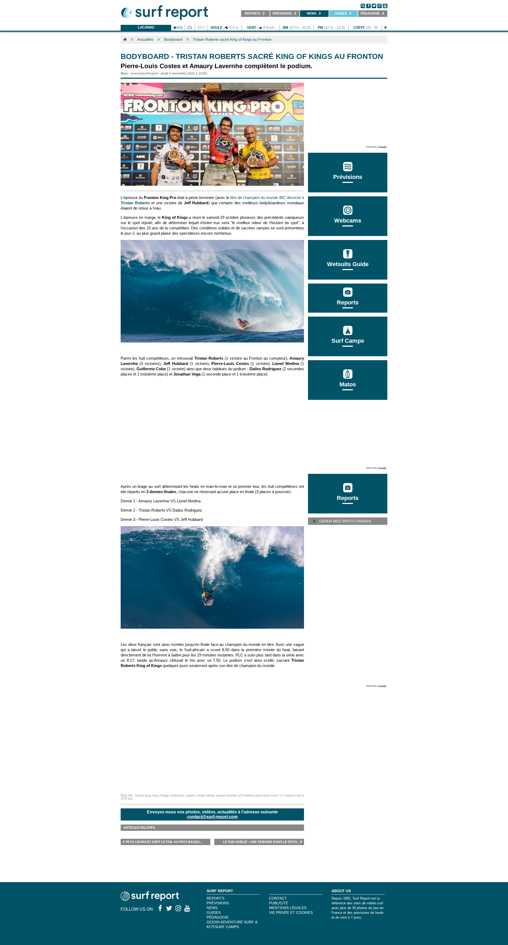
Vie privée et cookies (291, 912)
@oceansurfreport (144, 73)
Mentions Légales (287, 908)
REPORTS (215, 898)
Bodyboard (173, 39)
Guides (214, 912)
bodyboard (177, 795)
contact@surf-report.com (212, 816)
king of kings (160, 795)
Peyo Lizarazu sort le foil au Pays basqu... (163, 842)
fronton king (143, 795)
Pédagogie (218, 917)
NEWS (212, 908)
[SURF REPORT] (150, 899)
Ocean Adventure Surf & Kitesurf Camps (232, 924)
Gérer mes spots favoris (344, 521)
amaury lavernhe (226, 795)
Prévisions (218, 903)
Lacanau (146, 27)
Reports (348, 302)
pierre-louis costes (266, 795)
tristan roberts (206, 795)
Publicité (278, 903)
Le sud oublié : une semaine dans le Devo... (261, 842)
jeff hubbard (246, 795)
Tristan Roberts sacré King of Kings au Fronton (232, 39)
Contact (278, 898)
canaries (191, 795)
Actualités (145, 39)
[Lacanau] (385, 28)
